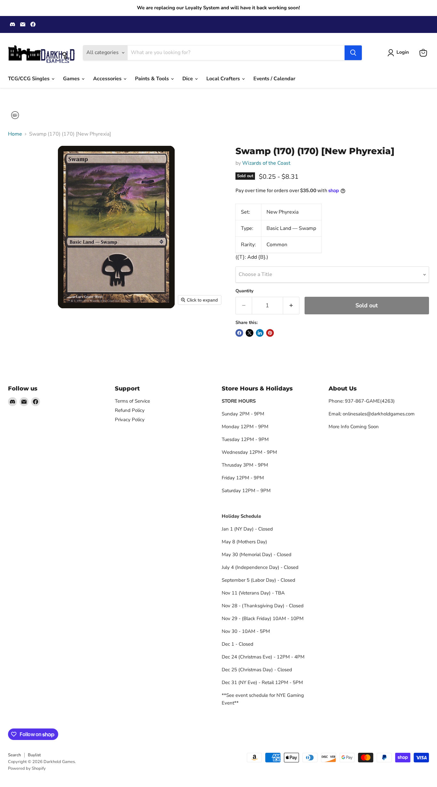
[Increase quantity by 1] (291, 305)
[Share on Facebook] (239, 333)
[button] (399, 53)
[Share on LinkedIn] (260, 333)
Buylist (34, 755)
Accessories (108, 78)
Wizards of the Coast (266, 163)
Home (15, 134)
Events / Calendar (274, 78)
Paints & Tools (152, 78)
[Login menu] (15, 115)
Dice (188, 78)
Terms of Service (132, 401)
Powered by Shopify (27, 768)
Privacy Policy (130, 419)
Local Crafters (223, 78)
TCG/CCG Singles (29, 78)
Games (72, 78)
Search (14, 755)
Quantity (244, 291)
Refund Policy (130, 410)
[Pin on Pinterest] (270, 333)
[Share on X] (249, 333)
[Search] (353, 52)
